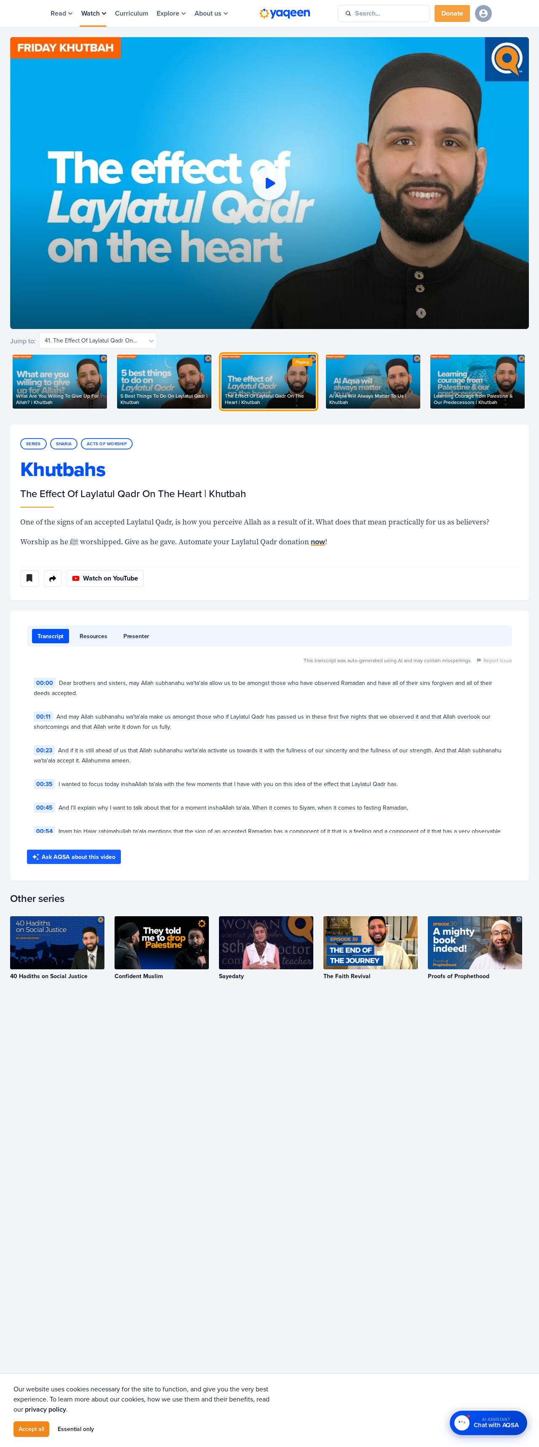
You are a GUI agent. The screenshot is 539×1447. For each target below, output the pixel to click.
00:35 (44, 784)
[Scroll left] (10, 381)
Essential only (76, 1429)
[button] (269, 183)
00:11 (43, 716)
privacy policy (45, 1409)
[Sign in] (483, 13)
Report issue (497, 660)
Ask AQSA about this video (78, 857)
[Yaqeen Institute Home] (284, 13)
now (318, 541)
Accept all (31, 1429)
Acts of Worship (107, 444)
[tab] (50, 636)
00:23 (44, 750)
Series (33, 444)
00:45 (44, 807)
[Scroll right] (528, 381)
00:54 (44, 831)
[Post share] (52, 578)
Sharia (64, 444)
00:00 (44, 683)
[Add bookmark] (29, 578)
